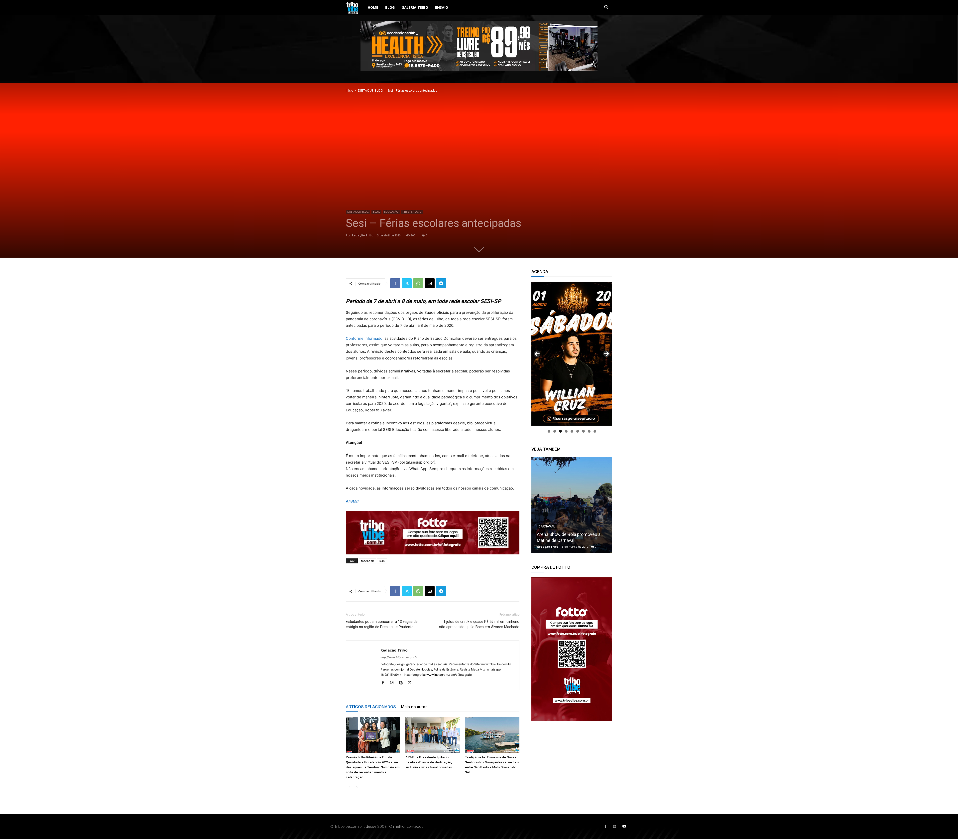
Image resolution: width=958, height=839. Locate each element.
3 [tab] (560, 431)
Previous (537, 353)
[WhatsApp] (418, 283)
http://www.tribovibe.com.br (399, 657)
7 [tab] (583, 431)
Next (606, 353)
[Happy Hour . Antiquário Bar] (571, 505)
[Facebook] (395, 283)
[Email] (430, 283)
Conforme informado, (364, 338)
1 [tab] (549, 431)
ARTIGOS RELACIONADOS (371, 706)
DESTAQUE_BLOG (370, 90)
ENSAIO (441, 7)
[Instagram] (393, 683)
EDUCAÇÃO (391, 211)
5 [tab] (572, 431)
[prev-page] (349, 787)
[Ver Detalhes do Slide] (571, 649)
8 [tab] (589, 431)
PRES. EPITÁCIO (412, 211)
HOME (373, 7)
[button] (606, 7)
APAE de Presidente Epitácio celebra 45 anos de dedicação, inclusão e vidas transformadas (428, 762)
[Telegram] (441, 283)
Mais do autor (414, 706)
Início (349, 90)
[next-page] (357, 787)
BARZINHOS (547, 532)
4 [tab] (566, 431)
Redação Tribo (362, 235)
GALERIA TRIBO (415, 7)
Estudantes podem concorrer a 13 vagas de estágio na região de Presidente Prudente (382, 624)
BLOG (390, 7)
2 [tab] (554, 431)
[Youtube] (624, 826)
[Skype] (402, 683)
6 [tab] (577, 431)
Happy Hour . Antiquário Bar (564, 540)
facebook (367, 561)
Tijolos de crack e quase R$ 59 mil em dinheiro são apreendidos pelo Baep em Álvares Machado (479, 624)
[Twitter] (407, 283)
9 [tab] (595, 431)
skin (382, 561)
